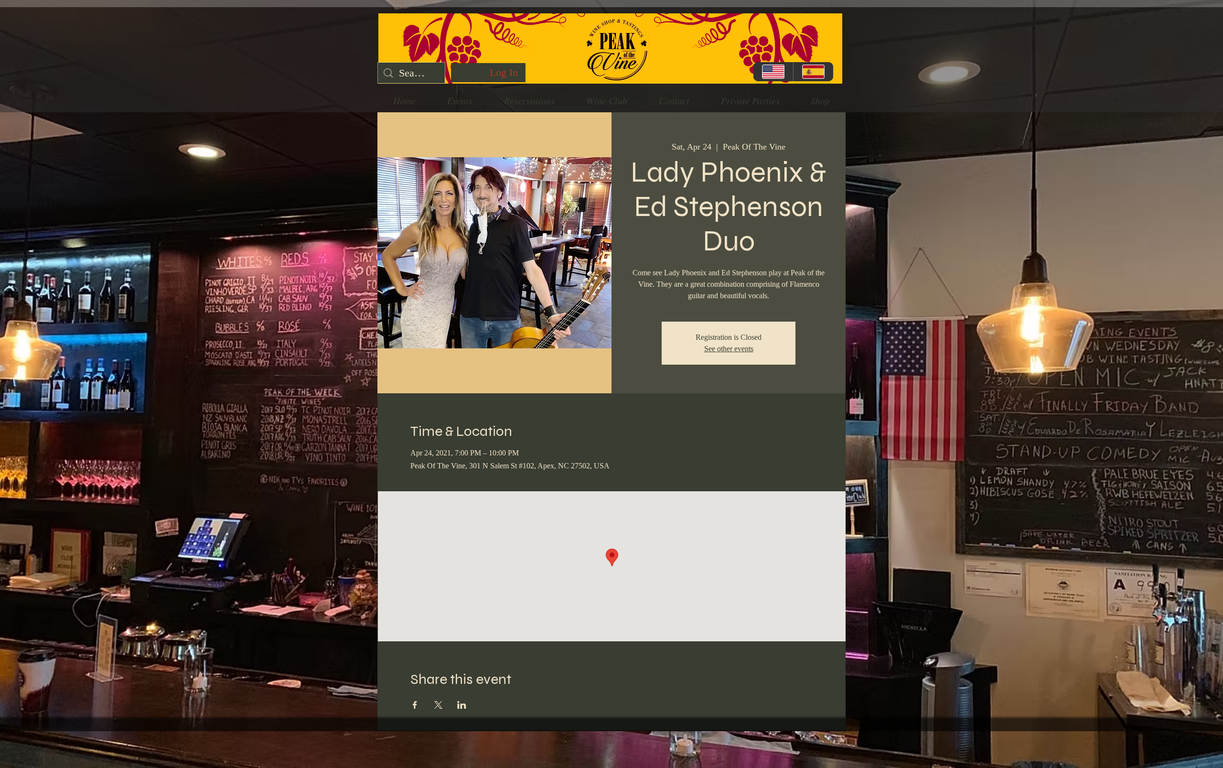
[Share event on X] (438, 705)
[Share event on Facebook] (414, 705)
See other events (728, 349)
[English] (773, 71)
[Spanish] (813, 71)
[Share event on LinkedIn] (461, 705)
